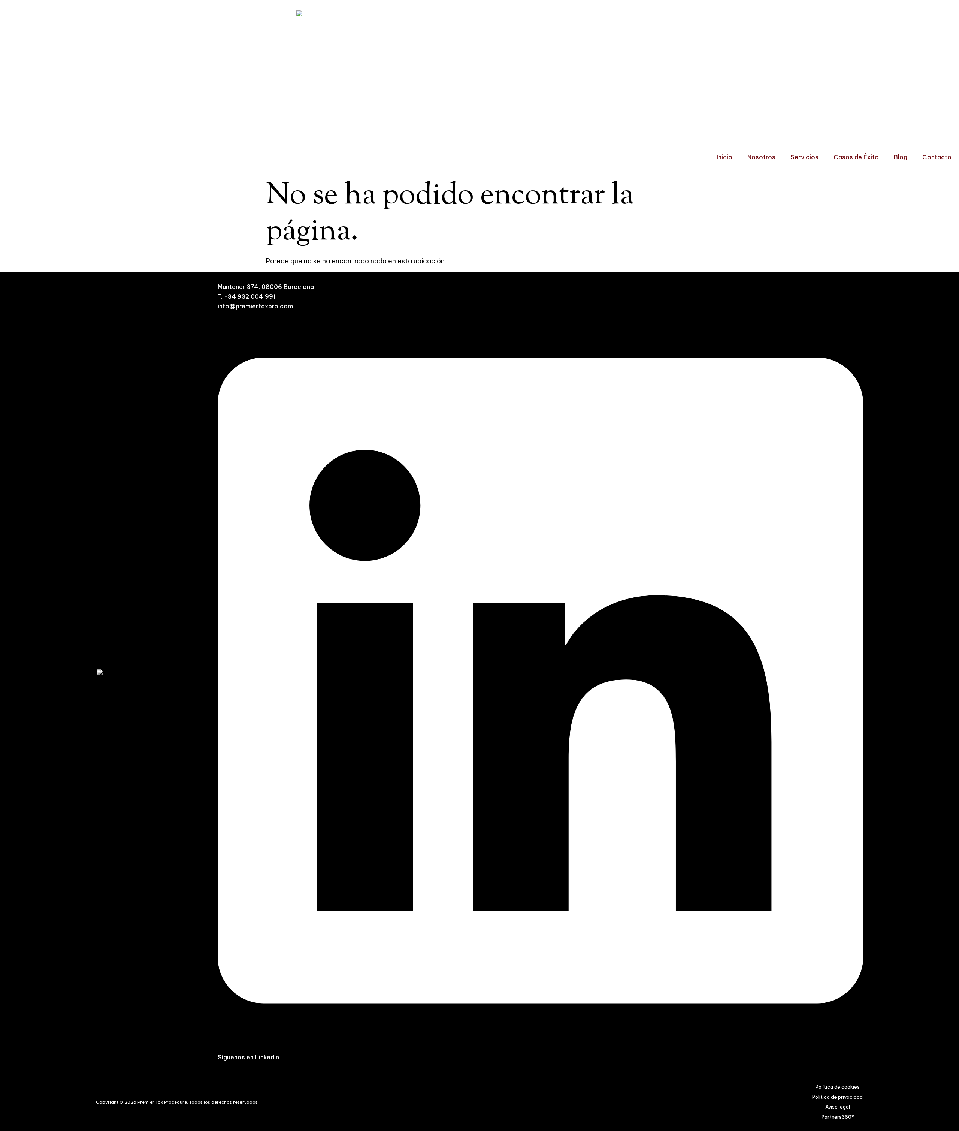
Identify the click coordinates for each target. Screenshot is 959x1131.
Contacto (937, 157)
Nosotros (761, 157)
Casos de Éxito (856, 157)
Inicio (724, 157)
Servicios (804, 157)
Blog (900, 157)
